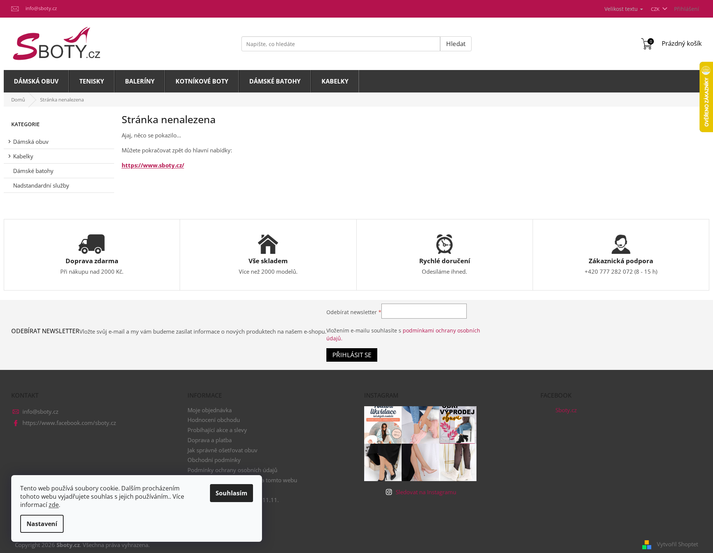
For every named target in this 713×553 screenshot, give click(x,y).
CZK (656, 9)
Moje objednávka (210, 410)
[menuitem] (36, 81)
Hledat (456, 43)
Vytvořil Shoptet (677, 544)
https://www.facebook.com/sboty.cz (69, 422)
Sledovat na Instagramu (426, 492)
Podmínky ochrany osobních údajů (232, 470)
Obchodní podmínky (214, 460)
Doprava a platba (210, 440)
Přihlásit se (351, 354)
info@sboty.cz (40, 411)
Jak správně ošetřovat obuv (223, 450)
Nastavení (42, 524)
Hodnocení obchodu (214, 419)
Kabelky (23, 156)
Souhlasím (231, 493)
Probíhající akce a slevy (217, 430)
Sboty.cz (566, 410)
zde (54, 505)
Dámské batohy (33, 170)
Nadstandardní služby (41, 185)
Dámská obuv (31, 141)
